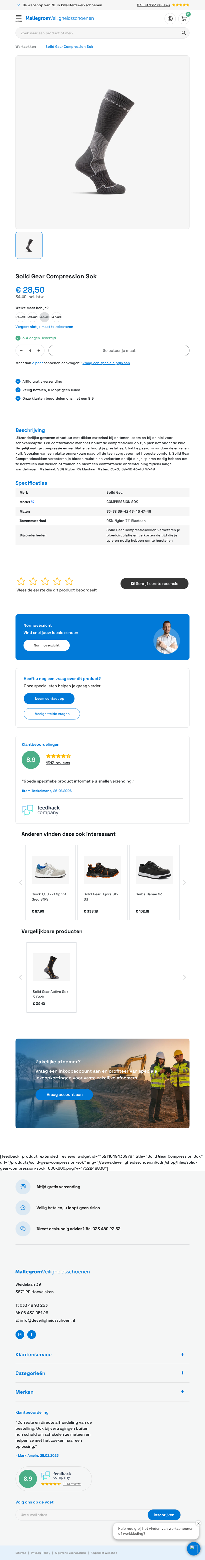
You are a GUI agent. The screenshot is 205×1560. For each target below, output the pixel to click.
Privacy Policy (40, 1552)
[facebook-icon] (31, 1334)
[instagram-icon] (20, 1334)
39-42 (32, 317)
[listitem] (51, 882)
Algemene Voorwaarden (70, 1552)
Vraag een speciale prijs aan (106, 363)
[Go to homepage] (60, 18)
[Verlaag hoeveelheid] (21, 350)
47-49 (56, 317)
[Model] (33, 501)
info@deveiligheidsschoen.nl (47, 1320)
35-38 (20, 317)
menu (19, 21)
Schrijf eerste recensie (157, 583)
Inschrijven (164, 1514)
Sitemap (21, 1552)
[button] (29, 245)
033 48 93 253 (34, 1305)
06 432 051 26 (34, 1312)
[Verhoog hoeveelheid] (38, 350)
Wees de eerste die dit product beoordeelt (56, 590)
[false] (170, 18)
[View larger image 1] (103, 142)
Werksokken (26, 46)
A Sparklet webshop (104, 1552)
